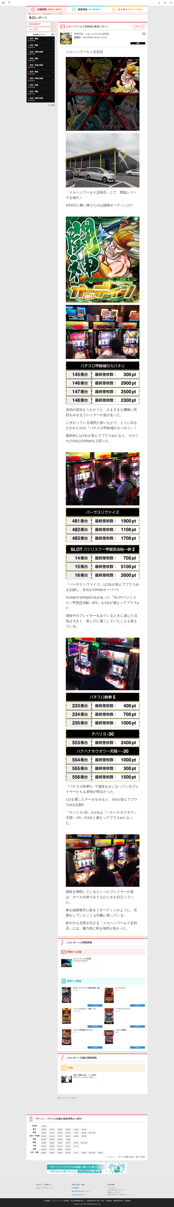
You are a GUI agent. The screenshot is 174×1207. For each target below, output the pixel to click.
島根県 (51, 1146)
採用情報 (127, 1201)
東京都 (84, 1133)
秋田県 (67, 1129)
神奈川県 (92, 1133)
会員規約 (66, 1201)
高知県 (67, 1149)
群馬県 (59, 1133)
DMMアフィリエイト (114, 1192)
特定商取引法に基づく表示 (95, 1201)
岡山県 (59, 1146)
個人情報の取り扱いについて (81, 1191)
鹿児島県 (92, 1153)
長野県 (84, 1136)
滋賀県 (43, 1143)
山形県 (76, 1129)
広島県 (67, 1146)
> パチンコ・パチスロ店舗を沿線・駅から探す (125, 1157)
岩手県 (51, 1129)
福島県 (84, 1129)
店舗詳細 (137, 26)
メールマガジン (112, 1188)
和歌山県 (84, 1143)
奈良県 (76, 1143)
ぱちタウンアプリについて (44, 1188)
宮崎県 (84, 1153)
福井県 (67, 1136)
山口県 (76, 1146)
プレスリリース (57, 1201)
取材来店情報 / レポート (50, 13)
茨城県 (43, 1133)
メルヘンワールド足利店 (97, 34)
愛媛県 (59, 1149)
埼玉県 (67, 1133)
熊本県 (67, 1153)
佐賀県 (51, 1153)
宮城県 (59, 1129)
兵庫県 (67, 1143)
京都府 (51, 1143)
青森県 (43, 1129)
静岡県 (51, 1139)
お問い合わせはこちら (79, 1195)
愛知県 (59, 1139)
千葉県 (76, 1133)
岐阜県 (43, 1139)
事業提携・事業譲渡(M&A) (114, 1201)
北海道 (43, 1126)
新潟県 (43, 1136)
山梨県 (76, 1136)
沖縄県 (100, 1153)
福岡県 (43, 1153)
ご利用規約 (75, 1188)
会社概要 (47, 1201)
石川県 (59, 1136)
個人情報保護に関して (78, 1201)
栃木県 (51, 1133)
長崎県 (59, 1153)
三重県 (67, 1139)
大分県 (76, 1153)
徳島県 (43, 1149)
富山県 (51, 1136)
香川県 (51, 1149)
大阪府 (59, 1143)
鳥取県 (43, 1146)
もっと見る (51, 105)
